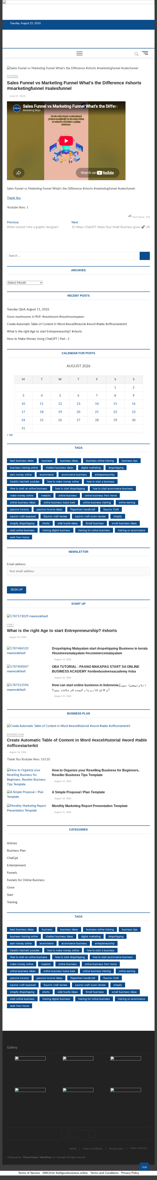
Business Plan (15, 734)
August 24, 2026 (17, 637)
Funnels (12, 76)
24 (23, 420)
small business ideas (124, 523)
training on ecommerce (131, 530)
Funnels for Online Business (26, 880)
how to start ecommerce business (113, 488)
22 (115, 412)
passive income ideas (49, 509)
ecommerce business (74, 474)
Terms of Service (138, 1148)
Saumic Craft (111, 509)
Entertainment (16, 865)
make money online (21, 495)
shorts (46, 523)
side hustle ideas (68, 523)
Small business (95, 523)
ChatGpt (12, 858)
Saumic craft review (55, 516)
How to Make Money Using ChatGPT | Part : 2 (38, 338)
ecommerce (47, 474)
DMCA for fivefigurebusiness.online (65, 1172)
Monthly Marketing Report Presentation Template (90, 806)
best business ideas (22, 460)
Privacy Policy (116, 1149)
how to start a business (100, 481)
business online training (100, 460)
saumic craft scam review (90, 516)
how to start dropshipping (70, 488)
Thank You (14, 198)
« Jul (10, 434)
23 (134, 412)
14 (97, 403)
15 (115, 403)
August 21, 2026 (62, 696)
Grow (11, 887)
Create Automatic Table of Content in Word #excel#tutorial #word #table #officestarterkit (67, 324)
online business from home (101, 495)
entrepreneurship (104, 474)
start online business (22, 530)
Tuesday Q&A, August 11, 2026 (28, 309)
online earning (127, 502)
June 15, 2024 (17, 96)
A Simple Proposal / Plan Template (78, 792)
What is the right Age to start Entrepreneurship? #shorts (44, 331)
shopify (117, 516)
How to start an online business (28, 488)
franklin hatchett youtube (24, 481)
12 (60, 403)
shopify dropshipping (22, 523)
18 (42, 412)
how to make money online (63, 481)
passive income (19, 509)
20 (78, 412)
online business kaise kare (59, 502)
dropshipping (116, 467)
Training (12, 902)
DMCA (73, 1149)
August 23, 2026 (62, 659)
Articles (12, 843)
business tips (130, 460)
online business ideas (23, 502)
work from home (19, 537)
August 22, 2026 (62, 678)
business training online (24, 467)
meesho (45, 495)
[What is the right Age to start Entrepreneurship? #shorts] (78, 616)
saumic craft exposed (23, 516)
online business (67, 495)
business (47, 460)
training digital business (56, 530)
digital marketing (91, 467)
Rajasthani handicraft (82, 509)
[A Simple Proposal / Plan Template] (27, 794)
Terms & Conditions (93, 1149)
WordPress (45, 1157)
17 (23, 412)
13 (78, 403)
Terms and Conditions (104, 1172)
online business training (97, 502)
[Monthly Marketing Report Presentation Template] (27, 808)
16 (134, 403)
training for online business (94, 530)
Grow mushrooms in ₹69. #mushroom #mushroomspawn (45, 316)
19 (60, 412)
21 (97, 412)
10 (23, 403)
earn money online (21, 474)
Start (10, 625)
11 (42, 403)
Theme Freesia (30, 1157)
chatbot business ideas (59, 467)
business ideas (69, 460)
